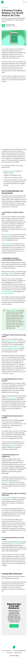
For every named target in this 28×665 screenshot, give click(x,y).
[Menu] (26, 2)
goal (7, 234)
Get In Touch (10, 652)
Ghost (16, 655)
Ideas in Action (18, 652)
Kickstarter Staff (10, 25)
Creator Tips (5, 7)
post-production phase (7, 293)
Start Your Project (7, 650)
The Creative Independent (19, 650)
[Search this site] (24, 2)
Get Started (14, 626)
